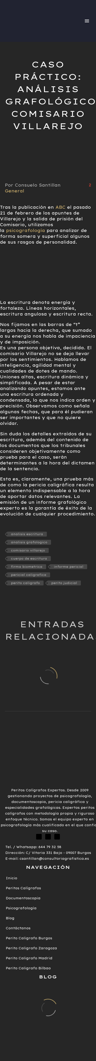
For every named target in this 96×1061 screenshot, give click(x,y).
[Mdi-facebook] (39, 836)
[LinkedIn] (23, 596)
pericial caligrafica (28, 575)
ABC (60, 207)
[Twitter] (15, 596)
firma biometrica (26, 566)
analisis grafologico (29, 542)
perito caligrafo (25, 583)
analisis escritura (27, 534)
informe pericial (68, 566)
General (14, 191)
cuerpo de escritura (29, 558)
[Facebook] (8, 596)
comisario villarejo (28, 550)
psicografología (26, 230)
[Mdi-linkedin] (48, 836)
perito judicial (64, 583)
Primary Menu (87, 20)
